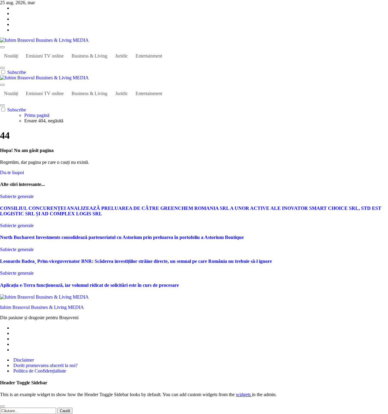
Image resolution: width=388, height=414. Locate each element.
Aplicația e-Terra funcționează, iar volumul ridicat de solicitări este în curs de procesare (89, 285)
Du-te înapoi (12, 172)
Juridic (121, 55)
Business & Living (89, 55)
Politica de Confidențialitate (39, 370)
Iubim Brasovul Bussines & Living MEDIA (42, 307)
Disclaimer (23, 360)
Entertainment (148, 55)
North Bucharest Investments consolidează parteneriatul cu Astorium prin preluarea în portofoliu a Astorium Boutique (122, 237)
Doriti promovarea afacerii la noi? (45, 365)
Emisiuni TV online (45, 55)
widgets (244, 394)
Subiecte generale (17, 196)
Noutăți (11, 55)
